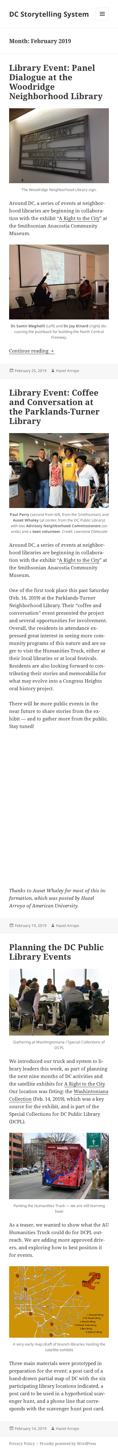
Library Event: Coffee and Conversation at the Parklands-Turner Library (54, 406)
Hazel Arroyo (67, 370)
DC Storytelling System (49, 14)
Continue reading (32, 350)
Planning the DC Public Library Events (56, 951)
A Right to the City (79, 218)
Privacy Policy (22, 1443)
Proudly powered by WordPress (68, 1443)
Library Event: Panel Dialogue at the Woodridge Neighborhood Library (56, 82)
